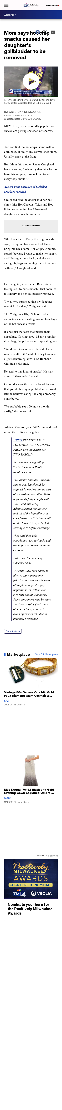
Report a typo (13, 631)
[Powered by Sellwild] (53, 855)
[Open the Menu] (6, 5)
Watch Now (52, 5)
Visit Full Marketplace (46, 654)
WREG (18, 440)
